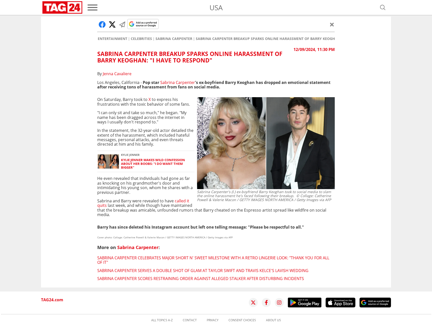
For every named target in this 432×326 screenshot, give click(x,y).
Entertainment (112, 39)
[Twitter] (253, 302)
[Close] (332, 24)
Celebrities (141, 39)
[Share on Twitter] (112, 24)
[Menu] (92, 7)
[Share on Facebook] (102, 24)
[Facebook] (266, 302)
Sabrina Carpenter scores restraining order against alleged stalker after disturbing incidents (200, 278)
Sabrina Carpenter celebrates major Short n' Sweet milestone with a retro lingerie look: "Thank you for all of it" (213, 260)
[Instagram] (279, 302)
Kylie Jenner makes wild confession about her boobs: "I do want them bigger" (153, 164)
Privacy (212, 320)
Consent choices (242, 320)
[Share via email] (122, 24)
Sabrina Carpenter (174, 39)
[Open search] (383, 7)
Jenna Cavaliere (117, 73)
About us (273, 320)
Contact (190, 320)
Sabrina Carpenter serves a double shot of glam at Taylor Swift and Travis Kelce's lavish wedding (202, 270)
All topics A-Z (162, 320)
